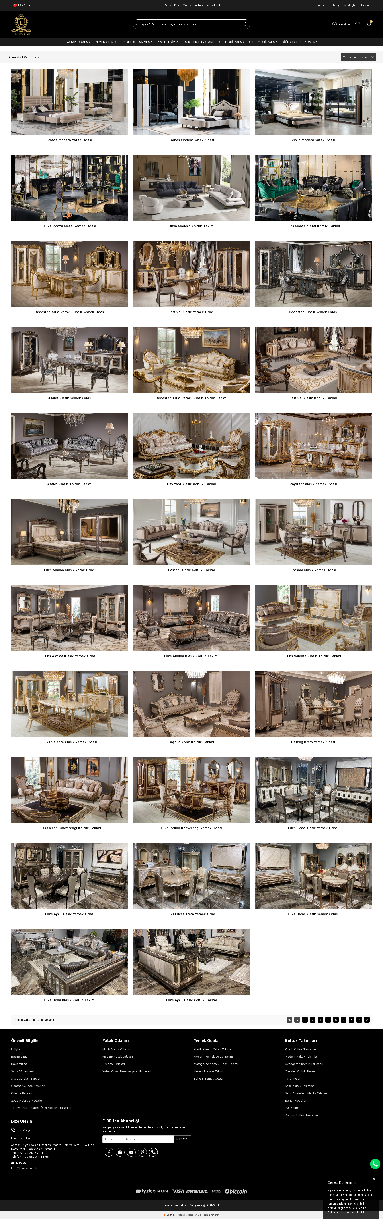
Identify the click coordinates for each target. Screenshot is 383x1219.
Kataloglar (350, 5)
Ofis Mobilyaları (231, 42)
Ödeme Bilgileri (21, 1093)
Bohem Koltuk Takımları (301, 1115)
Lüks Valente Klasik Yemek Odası (70, 742)
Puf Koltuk (292, 1107)
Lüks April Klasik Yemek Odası (69, 914)
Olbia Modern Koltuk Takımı (191, 226)
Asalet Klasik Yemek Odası (70, 398)
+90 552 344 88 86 (36, 1156)
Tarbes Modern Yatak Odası (191, 140)
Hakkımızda (19, 1064)
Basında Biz (19, 1056)
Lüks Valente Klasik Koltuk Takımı (313, 656)
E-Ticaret (179, 1214)
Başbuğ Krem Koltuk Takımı (191, 742)
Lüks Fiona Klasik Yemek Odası (313, 828)
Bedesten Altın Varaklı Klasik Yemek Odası (70, 312)
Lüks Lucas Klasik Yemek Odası (313, 914)
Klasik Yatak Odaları (116, 1049)
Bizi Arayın (24, 1130)
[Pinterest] (142, 1152)
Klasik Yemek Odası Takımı (212, 1049)
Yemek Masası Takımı (209, 1071)
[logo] (21, 24)
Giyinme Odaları (113, 1064)
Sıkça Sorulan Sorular (26, 1078)
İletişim (365, 5)
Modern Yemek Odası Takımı (213, 1056)
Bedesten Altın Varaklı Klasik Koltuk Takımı (191, 398)
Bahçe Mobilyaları (198, 42)
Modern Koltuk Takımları (302, 1056)
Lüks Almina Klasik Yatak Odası (69, 570)
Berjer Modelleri (296, 1100)
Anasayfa (15, 57)
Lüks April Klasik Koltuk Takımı (191, 1000)
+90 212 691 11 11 (35, 1152)
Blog (336, 5)
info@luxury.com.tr (24, 1168)
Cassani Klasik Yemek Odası (313, 570)
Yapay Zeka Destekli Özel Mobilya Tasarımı (41, 1107)
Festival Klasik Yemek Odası (191, 312)
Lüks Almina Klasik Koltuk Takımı (191, 656)
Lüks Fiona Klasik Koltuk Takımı (70, 1000)
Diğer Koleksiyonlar (299, 42)
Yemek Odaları (107, 42)
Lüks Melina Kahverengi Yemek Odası (191, 828)
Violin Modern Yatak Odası (313, 140)
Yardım (322, 5)
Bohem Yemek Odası (208, 1078)
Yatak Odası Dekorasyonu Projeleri (126, 1071)
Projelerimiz (167, 42)
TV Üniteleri (293, 1078)
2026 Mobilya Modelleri (27, 1100)
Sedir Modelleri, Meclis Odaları (306, 1093)
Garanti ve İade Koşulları (28, 1086)
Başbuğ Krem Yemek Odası (313, 742)
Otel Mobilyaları (263, 42)
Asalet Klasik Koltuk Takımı (69, 484)
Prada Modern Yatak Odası (70, 140)
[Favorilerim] (357, 24)
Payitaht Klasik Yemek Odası (313, 484)
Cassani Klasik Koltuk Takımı (191, 570)
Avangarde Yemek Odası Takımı (216, 1064)
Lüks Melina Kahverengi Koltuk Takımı (70, 828)
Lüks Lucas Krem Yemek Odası (191, 914)
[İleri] (359, 1020)
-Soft (168, 1214)
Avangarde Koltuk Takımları (304, 1064)
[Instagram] (120, 1152)
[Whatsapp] (153, 1152)
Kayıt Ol (182, 1139)
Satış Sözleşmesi (22, 1071)
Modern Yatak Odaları (117, 1056)
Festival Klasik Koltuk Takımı (313, 398)
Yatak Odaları (78, 42)
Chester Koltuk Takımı (300, 1071)
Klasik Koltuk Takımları (300, 1049)
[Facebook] (109, 1152)
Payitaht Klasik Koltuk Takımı (191, 484)
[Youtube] (131, 1152)
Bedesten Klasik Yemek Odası (313, 312)
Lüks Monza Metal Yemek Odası (70, 226)
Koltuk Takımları (138, 42)
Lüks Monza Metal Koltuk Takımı (313, 226)
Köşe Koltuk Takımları (300, 1086)
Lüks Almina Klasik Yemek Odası (69, 656)
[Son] (367, 1020)
